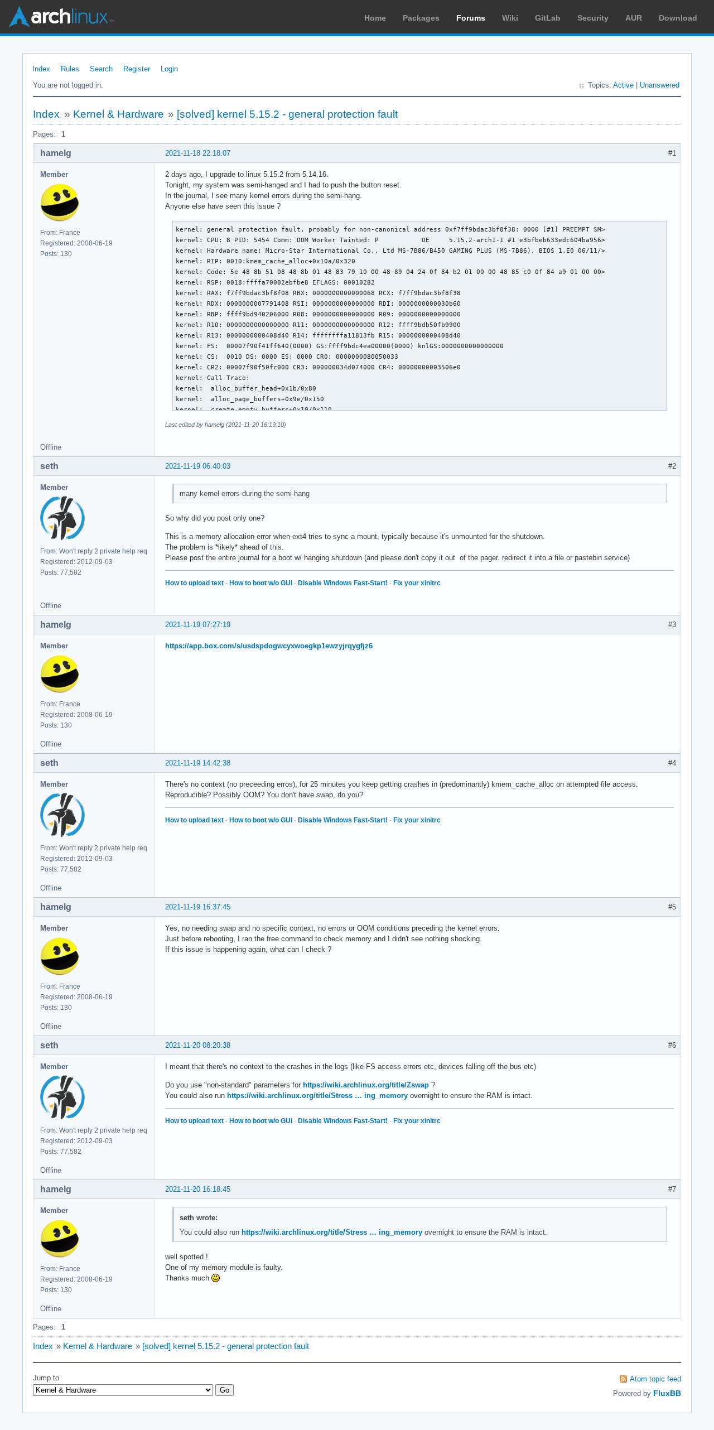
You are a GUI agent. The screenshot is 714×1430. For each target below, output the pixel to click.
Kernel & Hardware (118, 114)
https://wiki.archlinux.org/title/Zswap (366, 1085)
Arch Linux (61, 17)
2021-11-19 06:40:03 (197, 466)
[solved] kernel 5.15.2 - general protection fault (287, 114)
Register (136, 69)
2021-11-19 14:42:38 (197, 763)
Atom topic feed (655, 1379)
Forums (470, 17)
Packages (421, 17)
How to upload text (194, 583)
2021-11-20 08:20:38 (197, 1045)
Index (41, 69)
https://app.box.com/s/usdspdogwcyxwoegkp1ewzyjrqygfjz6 (269, 646)
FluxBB (667, 1393)
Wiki (510, 17)
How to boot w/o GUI (260, 583)
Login (169, 69)
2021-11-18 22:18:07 (197, 153)
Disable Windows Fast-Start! (343, 583)
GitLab (548, 17)
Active (623, 85)
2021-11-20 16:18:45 (197, 1189)
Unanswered (659, 85)
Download (678, 17)
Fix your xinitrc (417, 583)
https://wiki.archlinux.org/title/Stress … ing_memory (317, 1095)
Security (593, 17)
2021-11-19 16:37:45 (197, 907)
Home (375, 17)
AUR (633, 17)
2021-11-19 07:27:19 (197, 624)
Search (101, 69)
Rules (70, 69)
